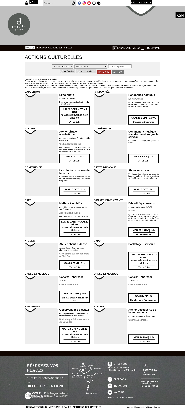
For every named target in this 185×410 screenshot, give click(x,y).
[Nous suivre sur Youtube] (89, 3)
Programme (153, 48)
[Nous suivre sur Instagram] (84, 3)
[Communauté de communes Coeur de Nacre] (180, 15)
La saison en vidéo (128, 48)
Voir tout (118, 72)
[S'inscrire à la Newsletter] (99, 3)
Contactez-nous (36, 407)
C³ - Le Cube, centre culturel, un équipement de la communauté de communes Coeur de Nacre (56, 395)
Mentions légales (60, 407)
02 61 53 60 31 (151, 386)
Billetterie (141, 2)
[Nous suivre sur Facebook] (79, 3)
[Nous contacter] (94, 3)
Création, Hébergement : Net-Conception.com (143, 407)
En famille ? (69, 71)
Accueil (30, 48)
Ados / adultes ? (88, 71)
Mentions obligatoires (87, 407)
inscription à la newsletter (150, 372)
